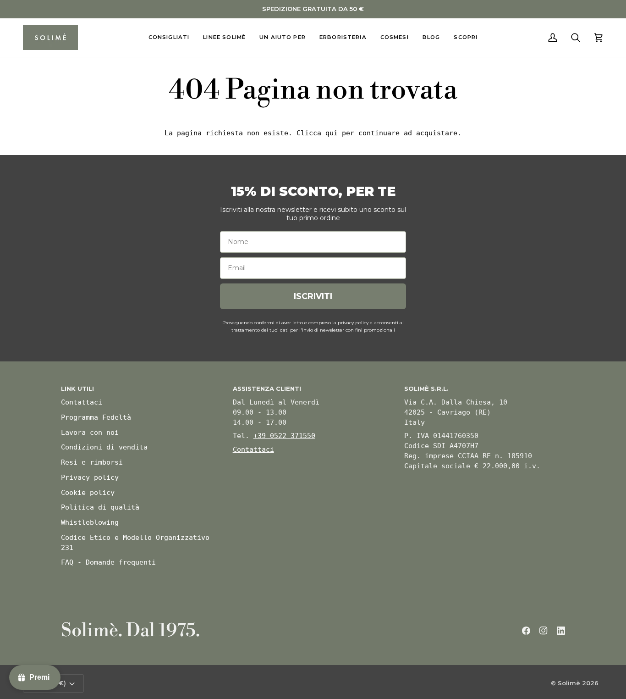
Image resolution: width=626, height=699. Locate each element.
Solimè (569, 683)
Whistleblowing (90, 522)
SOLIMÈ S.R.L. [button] (426, 388)
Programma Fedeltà (96, 417)
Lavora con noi (90, 432)
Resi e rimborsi (92, 462)
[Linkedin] (561, 631)
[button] (169, 37)
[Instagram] (543, 631)
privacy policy (353, 323)
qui (331, 133)
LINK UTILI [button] (77, 388)
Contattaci (81, 402)
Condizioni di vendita (104, 447)
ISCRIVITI (313, 296)
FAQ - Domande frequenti (108, 562)
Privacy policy (90, 477)
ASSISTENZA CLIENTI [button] (267, 388)
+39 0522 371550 (284, 435)
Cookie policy (88, 492)
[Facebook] (526, 631)
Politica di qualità (100, 507)
